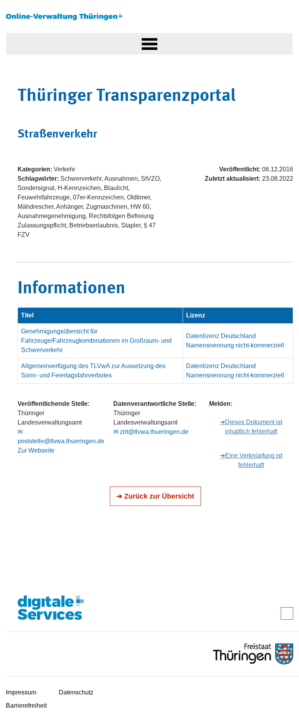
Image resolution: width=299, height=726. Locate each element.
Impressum (21, 692)
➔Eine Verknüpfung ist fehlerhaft (251, 460)
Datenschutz (76, 692)
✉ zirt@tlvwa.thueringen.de (150, 431)
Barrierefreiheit (26, 705)
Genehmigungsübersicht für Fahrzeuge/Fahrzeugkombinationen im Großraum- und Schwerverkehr (96, 340)
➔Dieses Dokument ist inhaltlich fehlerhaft (251, 427)
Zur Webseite (36, 450)
